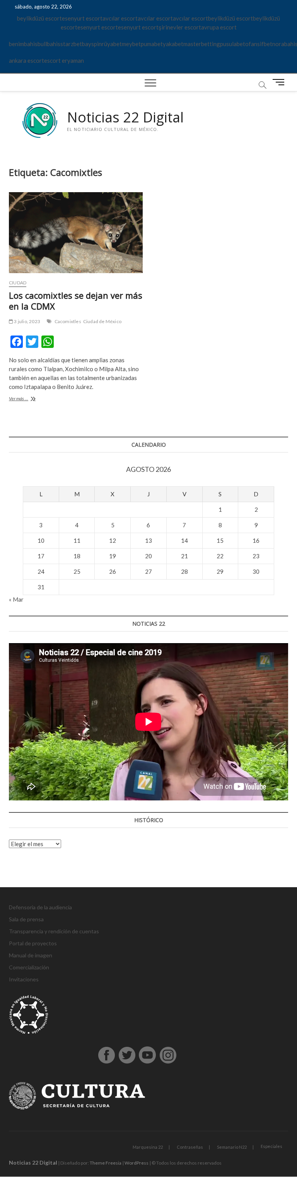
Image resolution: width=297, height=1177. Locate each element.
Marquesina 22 (148, 1146)
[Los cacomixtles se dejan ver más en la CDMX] (76, 232)
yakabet (173, 43)
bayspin (92, 43)
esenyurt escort (82, 18)
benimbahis (23, 43)
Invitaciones (24, 979)
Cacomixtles (68, 321)
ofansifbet (258, 43)
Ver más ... (29, 399)
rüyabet (112, 43)
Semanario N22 (232, 1146)
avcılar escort (120, 18)
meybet (131, 43)
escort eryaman (64, 60)
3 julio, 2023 (26, 321)
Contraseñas (190, 1146)
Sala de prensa (26, 919)
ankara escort (26, 60)
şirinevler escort (180, 27)
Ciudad (17, 283)
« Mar (16, 599)
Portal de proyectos (33, 943)
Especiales (271, 1146)
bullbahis (49, 43)
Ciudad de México (102, 321)
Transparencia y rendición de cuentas (54, 931)
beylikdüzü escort (39, 18)
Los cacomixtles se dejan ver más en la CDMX (75, 300)
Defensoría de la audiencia (40, 907)
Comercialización (29, 967)
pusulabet (232, 43)
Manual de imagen (30, 955)
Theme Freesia (105, 1163)
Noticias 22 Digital (125, 117)
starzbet (71, 43)
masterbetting (201, 43)
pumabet (152, 43)
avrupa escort (219, 27)
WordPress (136, 1163)
